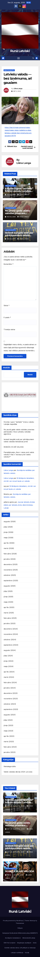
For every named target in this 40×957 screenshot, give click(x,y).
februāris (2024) (10, 682)
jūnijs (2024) (9, 661)
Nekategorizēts (9, 70)
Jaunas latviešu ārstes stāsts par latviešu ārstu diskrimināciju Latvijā (19, 505)
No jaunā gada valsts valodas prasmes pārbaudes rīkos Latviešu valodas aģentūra (19, 432)
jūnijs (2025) (8, 597)
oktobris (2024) (10, 640)
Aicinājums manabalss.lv (13, 938)
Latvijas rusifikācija (17, 952)
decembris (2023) (11, 693)
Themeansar (20, 923)
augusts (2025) (10, 586)
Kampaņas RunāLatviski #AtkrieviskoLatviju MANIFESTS (20, 933)
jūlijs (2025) (8, 591)
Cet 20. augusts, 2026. (16, 806)
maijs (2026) (8, 538)
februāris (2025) (10, 618)
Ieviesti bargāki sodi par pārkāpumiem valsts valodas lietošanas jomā (19, 235)
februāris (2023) (10, 747)
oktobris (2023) (10, 704)
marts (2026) (9, 548)
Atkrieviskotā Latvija (28, 938)
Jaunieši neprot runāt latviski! (27, 147)
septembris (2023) (11, 709)
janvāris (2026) (10, 559)
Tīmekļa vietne (9, 329)
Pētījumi (20, 928)
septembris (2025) (11, 581)
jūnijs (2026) (8, 532)
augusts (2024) (10, 650)
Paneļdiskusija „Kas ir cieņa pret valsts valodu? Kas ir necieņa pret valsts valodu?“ (19, 454)
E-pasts (7, 317)
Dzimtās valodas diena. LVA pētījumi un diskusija (20, 947)
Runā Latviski (20, 51)
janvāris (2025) (9, 623)
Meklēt (6, 368)
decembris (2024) (11, 629)
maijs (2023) (8, 731)
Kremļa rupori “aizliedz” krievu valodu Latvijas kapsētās (19, 191)
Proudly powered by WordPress (13, 920)
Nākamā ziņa (12, 146)
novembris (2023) (11, 699)
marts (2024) (9, 677)
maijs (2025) (8, 602)
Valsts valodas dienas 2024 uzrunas (18, 772)
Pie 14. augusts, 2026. (15, 875)
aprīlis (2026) (9, 543)
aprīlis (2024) (9, 672)
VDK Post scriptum (9, 943)
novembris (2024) (11, 634)
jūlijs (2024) (8, 656)
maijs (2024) (8, 666)
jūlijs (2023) (8, 720)
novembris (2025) (11, 570)
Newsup (32, 920)
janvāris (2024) (10, 688)
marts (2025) (9, 613)
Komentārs (8, 264)
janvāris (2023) (9, 752)
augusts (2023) (10, 715)
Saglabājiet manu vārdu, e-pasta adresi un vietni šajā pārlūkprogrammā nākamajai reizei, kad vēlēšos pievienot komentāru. (20, 347)
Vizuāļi (27, 952)
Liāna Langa (18, 88)
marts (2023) (9, 742)
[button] (33, 58)
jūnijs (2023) (8, 725)
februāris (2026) (10, 554)
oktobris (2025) (10, 575)
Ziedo (35, 943)
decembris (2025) (11, 564)
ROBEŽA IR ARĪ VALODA (14, 447)
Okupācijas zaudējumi (24, 943)
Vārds (6, 305)
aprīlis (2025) (9, 607)
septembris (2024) (11, 645)
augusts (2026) (10, 521)
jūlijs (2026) (8, 527)
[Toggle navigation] (18, 58)
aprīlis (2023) (9, 736)
